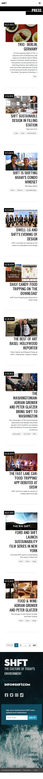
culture (27, 561)
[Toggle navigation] (39, 3)
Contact (25, 775)
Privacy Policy (26, 770)
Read (36, 746)
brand (20, 561)
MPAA (34, 434)
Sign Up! (32, 717)
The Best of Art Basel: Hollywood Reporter (23, 343)
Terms (36, 770)
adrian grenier (17, 434)
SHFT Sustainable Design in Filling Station (24, 120)
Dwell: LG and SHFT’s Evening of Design (24, 234)
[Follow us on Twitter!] (12, 695)
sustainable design (31, 190)
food (35, 76)
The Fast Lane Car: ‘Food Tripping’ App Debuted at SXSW (23, 480)
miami (22, 133)
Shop (36, 742)
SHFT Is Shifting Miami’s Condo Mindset (25, 177)
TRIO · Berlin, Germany (27, 46)
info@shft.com (17, 684)
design (34, 561)
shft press (20, 190)
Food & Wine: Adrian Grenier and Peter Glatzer (23, 605)
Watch (35, 737)
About (35, 750)
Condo (16, 133)
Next (34, 645)
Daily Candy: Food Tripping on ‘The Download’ (23, 288)
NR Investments (31, 133)
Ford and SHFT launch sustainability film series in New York (23, 541)
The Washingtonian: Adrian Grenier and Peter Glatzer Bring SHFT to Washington (23, 404)
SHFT (4, 3)
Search (34, 759)
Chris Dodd (27, 434)
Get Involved (31, 755)
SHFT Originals (30, 733)
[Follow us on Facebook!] (7, 695)
